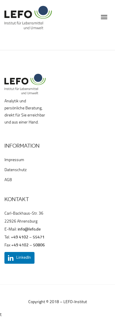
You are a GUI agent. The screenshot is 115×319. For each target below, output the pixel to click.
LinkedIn (23, 257)
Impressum (14, 160)
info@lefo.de (29, 229)
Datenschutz (15, 170)
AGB (8, 180)
